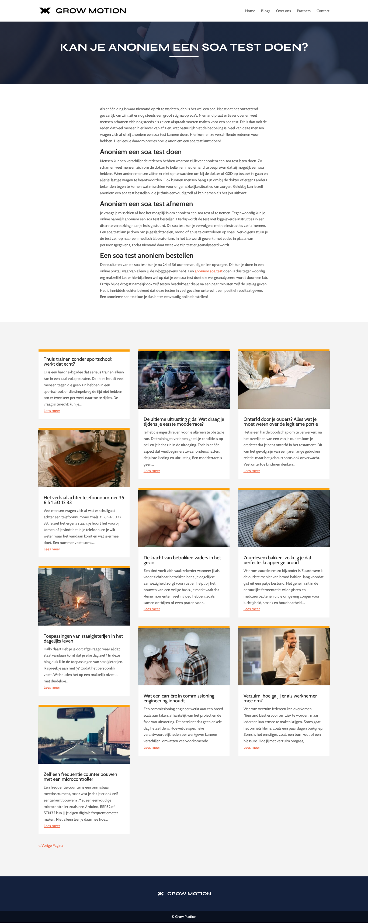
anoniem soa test (209, 271)
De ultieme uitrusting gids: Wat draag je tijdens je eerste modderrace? (184, 421)
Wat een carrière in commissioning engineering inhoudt (179, 698)
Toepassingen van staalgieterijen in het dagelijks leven (83, 638)
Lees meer (52, 410)
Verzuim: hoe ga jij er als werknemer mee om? (280, 698)
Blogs (265, 11)
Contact (323, 11)
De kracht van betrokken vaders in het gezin (182, 560)
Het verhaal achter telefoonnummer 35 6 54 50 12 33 (84, 500)
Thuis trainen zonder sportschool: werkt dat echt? (78, 361)
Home (250, 11)
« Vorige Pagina (51, 845)
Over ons (283, 11)
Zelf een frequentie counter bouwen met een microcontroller (80, 776)
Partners (304, 11)
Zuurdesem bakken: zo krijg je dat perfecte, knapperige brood (277, 560)
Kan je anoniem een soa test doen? (184, 47)
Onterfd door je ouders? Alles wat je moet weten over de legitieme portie (281, 421)
